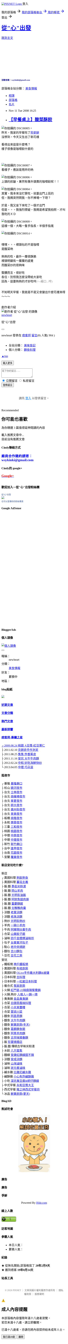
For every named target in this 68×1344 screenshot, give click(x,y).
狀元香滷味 (18, 1067)
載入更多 (7, 363)
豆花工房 (16, 955)
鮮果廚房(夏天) (20, 1093)
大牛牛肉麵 (18, 1020)
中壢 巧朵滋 (25, 767)
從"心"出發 (16, 28)
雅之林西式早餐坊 (28, 1089)
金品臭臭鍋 (21, 998)
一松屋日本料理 (27, 981)
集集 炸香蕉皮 (27, 754)
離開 (20, 1337)
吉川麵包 (16, 951)
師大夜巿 (16, 805)
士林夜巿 (16, 792)
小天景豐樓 (18, 1007)
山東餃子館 (18, 933)
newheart (6, 315)
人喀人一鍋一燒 (27, 994)
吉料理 (21, 977)
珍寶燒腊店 (15, 1041)
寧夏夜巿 (16, 800)
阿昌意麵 (16, 1016)
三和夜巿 (16, 826)
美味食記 (30, 345)
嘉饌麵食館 (18, 1029)
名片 (12, 104)
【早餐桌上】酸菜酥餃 (30, 119)
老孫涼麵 (16, 916)
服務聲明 (39, 1294)
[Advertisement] (12, 568)
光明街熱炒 (18, 920)
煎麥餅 (34, 132)
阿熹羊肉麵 (18, 1033)
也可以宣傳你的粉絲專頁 (12, 501)
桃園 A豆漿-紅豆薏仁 (31, 745)
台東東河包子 (19, 942)
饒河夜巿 (16, 787)
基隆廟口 (16, 783)
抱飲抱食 (22, 877)
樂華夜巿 (16, 822)
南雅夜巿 (16, 818)
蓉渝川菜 (16, 1011)
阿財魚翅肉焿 (20, 899)
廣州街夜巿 (18, 809)
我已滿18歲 (9, 1337)
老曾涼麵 (16, 912)
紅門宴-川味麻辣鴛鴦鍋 (26, 990)
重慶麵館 (17, 903)
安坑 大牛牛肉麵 (28, 758)
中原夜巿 (16, 835)
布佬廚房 (22, 968)
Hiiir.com (41, 1202)
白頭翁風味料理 (21, 1003)
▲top (4, 356)
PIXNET (17, 1290)
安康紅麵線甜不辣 (22, 1054)
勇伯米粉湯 (18, 886)
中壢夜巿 (16, 839)
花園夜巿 (16, 852)
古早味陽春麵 (19, 1037)
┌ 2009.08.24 (9, 745)
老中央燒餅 (18, 946)
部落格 (13, 100)
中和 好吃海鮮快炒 (30, 762)
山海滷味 (16, 1063)
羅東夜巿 (16, 857)
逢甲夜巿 (16, 848)
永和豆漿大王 (25, 1085)
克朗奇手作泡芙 (28, 749)
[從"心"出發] (2, 497)
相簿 (12, 95)
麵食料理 (30, 349)
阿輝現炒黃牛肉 (21, 929)
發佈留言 (7, 385)
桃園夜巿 (16, 831)
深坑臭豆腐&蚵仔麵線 (25, 1080)
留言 (34, 335)
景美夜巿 (16, 813)
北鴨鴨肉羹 (18, 908)
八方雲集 (16, 1050)
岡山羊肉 (17, 890)
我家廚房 (19, 985)
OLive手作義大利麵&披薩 (33, 972)
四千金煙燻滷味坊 (22, 938)
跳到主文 (7, 37)
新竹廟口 (16, 844)
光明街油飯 (18, 895)
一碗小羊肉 (18, 925)
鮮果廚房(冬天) (20, 1024)
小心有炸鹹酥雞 (24, 1076)
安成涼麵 (16, 1059)
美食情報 (31, 88)
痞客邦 (26, 335)
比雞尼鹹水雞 (22, 1072)
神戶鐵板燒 (21, 964)
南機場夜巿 (18, 796)
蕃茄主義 (22, 882)
